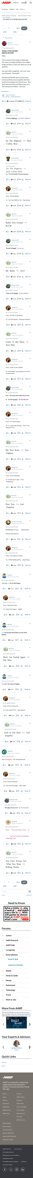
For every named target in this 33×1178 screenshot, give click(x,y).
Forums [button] (22, 9)
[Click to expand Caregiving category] (4, 950)
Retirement (10, 985)
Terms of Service (18, 1149)
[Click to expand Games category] (4, 935)
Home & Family (12, 976)
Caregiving (10, 950)
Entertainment (12, 955)
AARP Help (10, 945)
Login (22, 2)
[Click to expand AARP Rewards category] (4, 940)
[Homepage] (6, 2)
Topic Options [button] (8, 38)
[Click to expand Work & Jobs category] (4, 1000)
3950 (14, 32)
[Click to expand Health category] (4, 971)
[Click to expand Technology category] (4, 990)
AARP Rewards (12, 940)
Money (8, 980)
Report (24, 101)
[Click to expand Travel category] (4, 995)
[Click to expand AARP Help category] (4, 945)
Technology (10, 990)
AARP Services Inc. (21, 1120)
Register (4, 1062)
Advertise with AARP (21, 1107)
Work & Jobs (11, 1000)
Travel (8, 995)
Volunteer (5, 1100)
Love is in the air (10, 95)
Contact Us (19, 1093)
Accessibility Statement (8, 1152)
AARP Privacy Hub (7, 1149)
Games (8, 935)
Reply (27, 101)
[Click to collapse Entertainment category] (4, 955)
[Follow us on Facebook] (5, 1169)
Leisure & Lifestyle (15, 965)
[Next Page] (29, 32)
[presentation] (3, 1023)
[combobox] (16, 891)
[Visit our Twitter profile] (11, 1169)
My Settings (5, 9)
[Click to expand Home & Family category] (4, 976)
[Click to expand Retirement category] (4, 985)
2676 (18, 28)
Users (3, 895)
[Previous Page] (4, 28)
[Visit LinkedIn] (23, 1169)
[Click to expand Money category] (4, 980)
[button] (30, 42)
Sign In (4, 1066)
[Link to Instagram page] (17, 1169)
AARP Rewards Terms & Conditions (11, 1155)
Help (17, 9)
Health (8, 971)
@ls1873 (8, 166)
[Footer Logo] (16, 1077)
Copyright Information (8, 1158)
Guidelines (12, 9)
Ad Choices (24, 1161)
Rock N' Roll (13, 959)
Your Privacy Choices (7, 1164)
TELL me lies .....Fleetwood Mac (11, 96)
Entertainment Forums (24, 15)
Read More (5, 91)
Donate (4, 1097)
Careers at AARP (20, 1110)
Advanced (29, 895)
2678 (4, 32)
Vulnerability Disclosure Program (10, 1161)
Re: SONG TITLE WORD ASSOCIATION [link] (15, 19)
